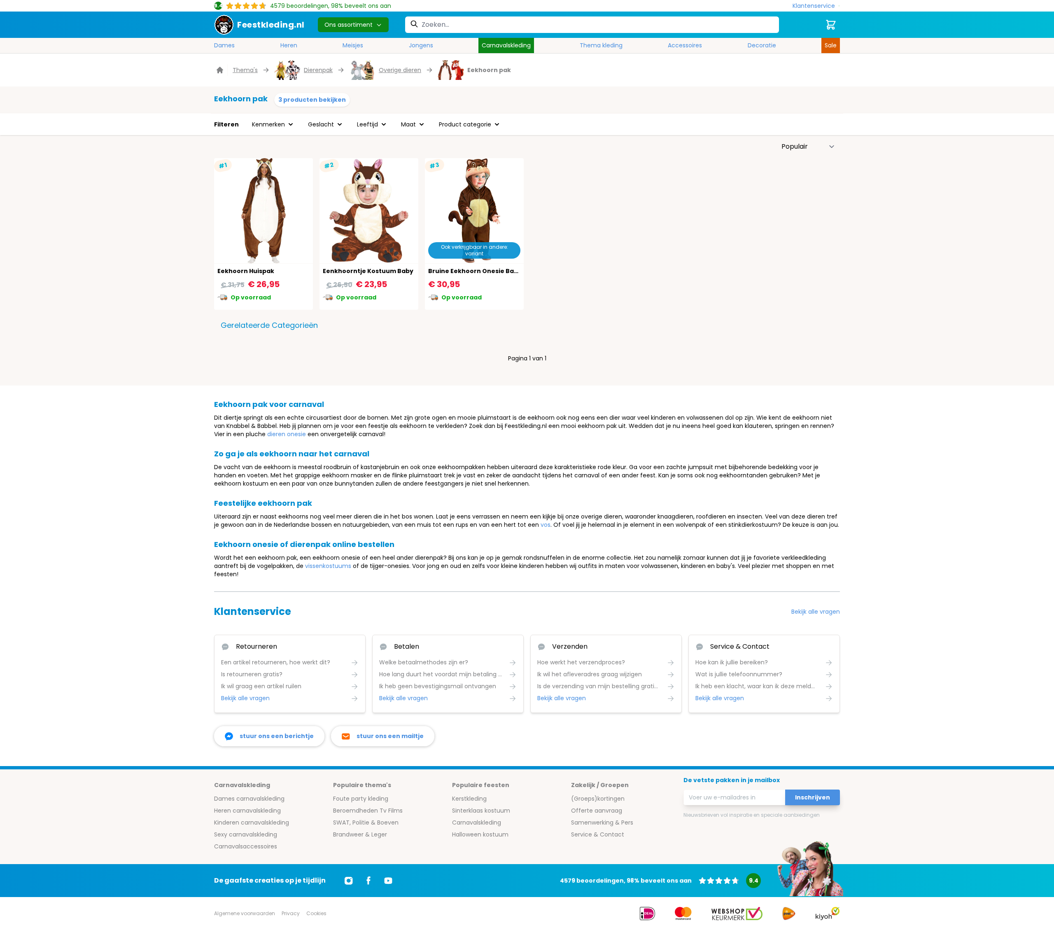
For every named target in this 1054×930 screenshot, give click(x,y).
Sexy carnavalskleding (245, 834)
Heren (288, 45)
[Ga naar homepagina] (221, 70)
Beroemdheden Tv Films (368, 810)
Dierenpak (318, 70)
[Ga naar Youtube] (388, 880)
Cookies (316, 913)
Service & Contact (597, 834)
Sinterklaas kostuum (481, 810)
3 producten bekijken (312, 100)
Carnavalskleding (506, 45)
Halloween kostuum (480, 834)
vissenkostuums (328, 566)
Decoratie (762, 45)
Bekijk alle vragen (815, 612)
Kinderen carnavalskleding (251, 822)
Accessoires (685, 45)
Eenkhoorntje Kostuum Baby (368, 271)
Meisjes (353, 45)
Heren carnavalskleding (247, 810)
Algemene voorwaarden (244, 913)
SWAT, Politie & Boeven (366, 822)
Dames (224, 45)
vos (545, 525)
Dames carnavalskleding (249, 798)
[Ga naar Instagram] (349, 880)
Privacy (291, 913)
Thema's (245, 70)
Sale (831, 45)
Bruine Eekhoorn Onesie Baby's (477, 271)
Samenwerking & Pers (602, 822)
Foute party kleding (360, 798)
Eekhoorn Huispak (245, 271)
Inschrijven (812, 797)
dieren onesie (286, 434)
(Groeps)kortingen (598, 798)
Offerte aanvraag (596, 810)
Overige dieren (400, 70)
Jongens (421, 45)
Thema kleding (601, 45)
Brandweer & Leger (360, 834)
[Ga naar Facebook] (368, 880)
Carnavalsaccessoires (245, 846)
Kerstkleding (469, 798)
